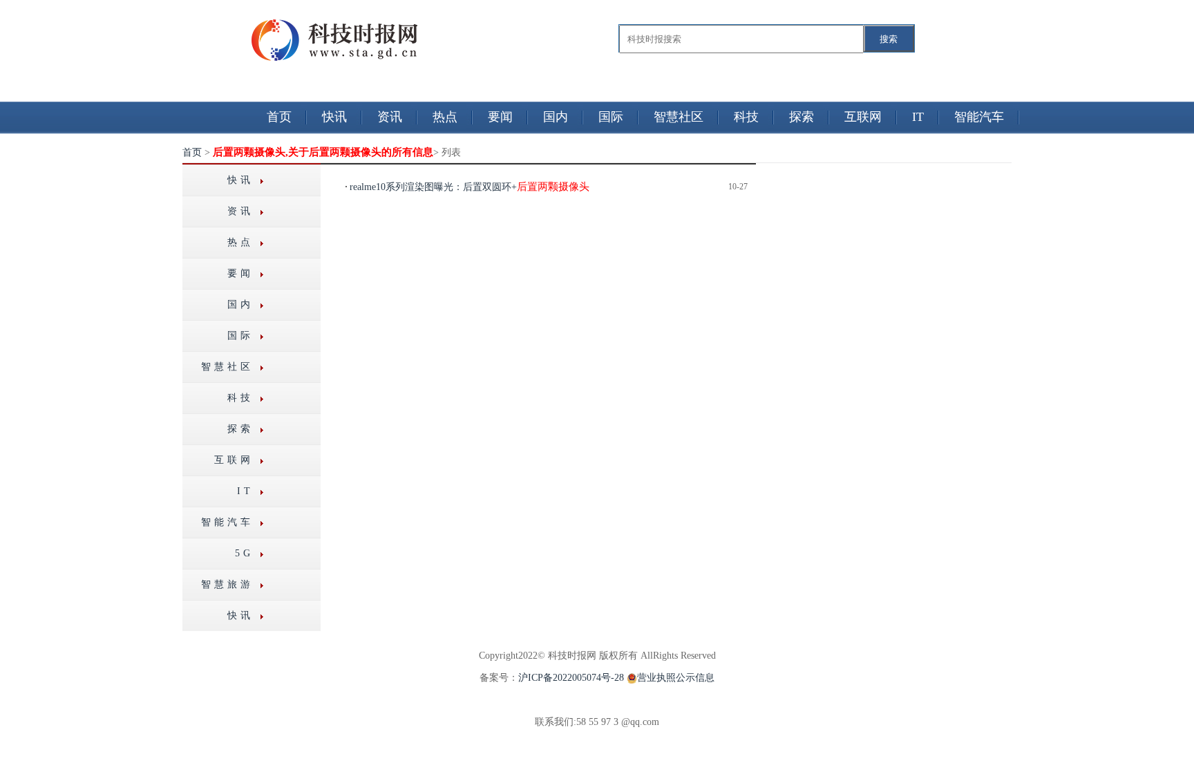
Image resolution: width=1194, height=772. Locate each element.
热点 (445, 117)
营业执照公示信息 (675, 677)
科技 (746, 117)
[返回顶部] (1, 733)
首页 (279, 117)
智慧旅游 (227, 584)
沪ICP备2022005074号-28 (571, 677)
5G (244, 553)
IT (918, 117)
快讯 (334, 117)
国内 (555, 117)
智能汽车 (979, 117)
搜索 (889, 39)
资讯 (389, 117)
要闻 (500, 117)
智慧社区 (678, 117)
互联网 (863, 117)
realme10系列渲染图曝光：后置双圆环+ (469, 187)
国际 (610, 117)
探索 (801, 117)
